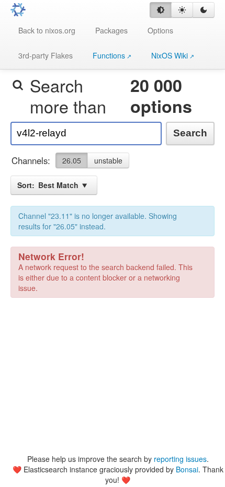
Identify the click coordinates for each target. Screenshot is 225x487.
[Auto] (161, 10)
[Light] (182, 10)
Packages (111, 30)
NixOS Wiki (169, 55)
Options (160, 30)
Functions (109, 55)
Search (190, 132)
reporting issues (180, 459)
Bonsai (187, 469)
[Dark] (204, 10)
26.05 (71, 160)
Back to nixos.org (46, 30)
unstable (108, 160)
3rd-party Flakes (45, 55)
